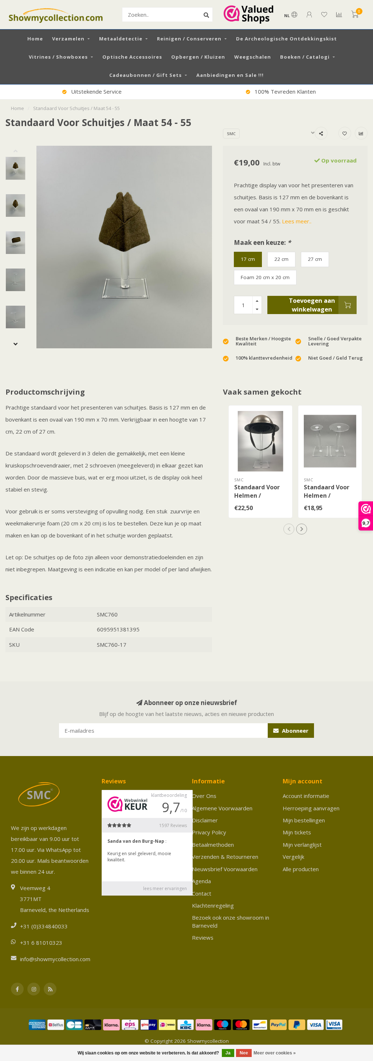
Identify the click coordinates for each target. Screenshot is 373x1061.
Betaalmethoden (213, 844)
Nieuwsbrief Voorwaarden (225, 869)
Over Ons (204, 795)
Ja (228, 1053)
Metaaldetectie (120, 38)
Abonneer (294, 730)
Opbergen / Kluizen (198, 57)
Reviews (202, 937)
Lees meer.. (296, 221)
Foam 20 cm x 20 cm (265, 277)
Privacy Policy (209, 832)
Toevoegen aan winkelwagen (312, 304)
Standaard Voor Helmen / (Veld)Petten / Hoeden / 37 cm (257, 499)
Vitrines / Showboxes (58, 57)
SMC (231, 133)
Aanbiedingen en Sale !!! (230, 75)
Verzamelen (68, 38)
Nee (244, 1053)
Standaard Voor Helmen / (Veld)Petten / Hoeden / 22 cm (326, 499)
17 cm (248, 259)
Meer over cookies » (275, 1053)
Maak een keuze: (262, 242)
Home (35, 38)
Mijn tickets (297, 832)
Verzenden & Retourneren (225, 856)
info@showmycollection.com (55, 959)
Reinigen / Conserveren (189, 38)
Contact (201, 893)
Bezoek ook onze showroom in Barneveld (230, 921)
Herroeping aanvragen (311, 808)
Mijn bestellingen (304, 820)
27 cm (315, 259)
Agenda (201, 881)
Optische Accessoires (132, 57)
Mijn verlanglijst (302, 844)
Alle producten (301, 869)
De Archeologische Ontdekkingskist (286, 38)
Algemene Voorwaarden (222, 808)
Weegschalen (252, 57)
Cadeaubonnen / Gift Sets (145, 75)
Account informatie (306, 795)
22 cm (281, 259)
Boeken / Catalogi (305, 57)
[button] (20, 151)
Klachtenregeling (213, 905)
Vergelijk (293, 856)
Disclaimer (205, 820)
